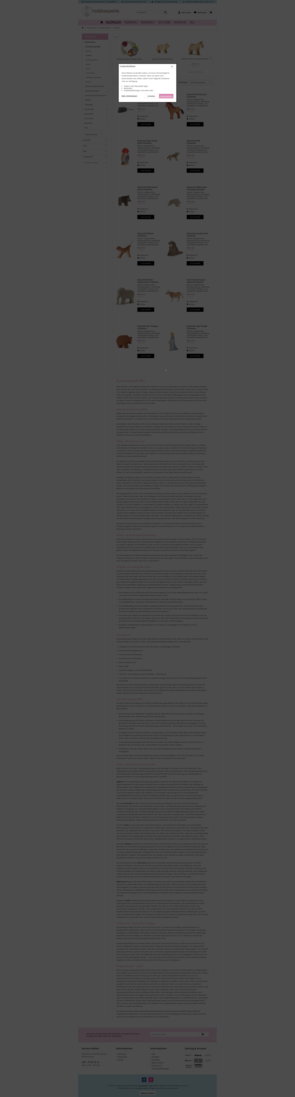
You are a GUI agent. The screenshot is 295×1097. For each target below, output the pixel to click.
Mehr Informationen (129, 96)
